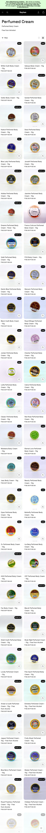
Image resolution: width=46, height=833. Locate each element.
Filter (6, 38)
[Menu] (2, 12)
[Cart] (43, 12)
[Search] (7, 12)
